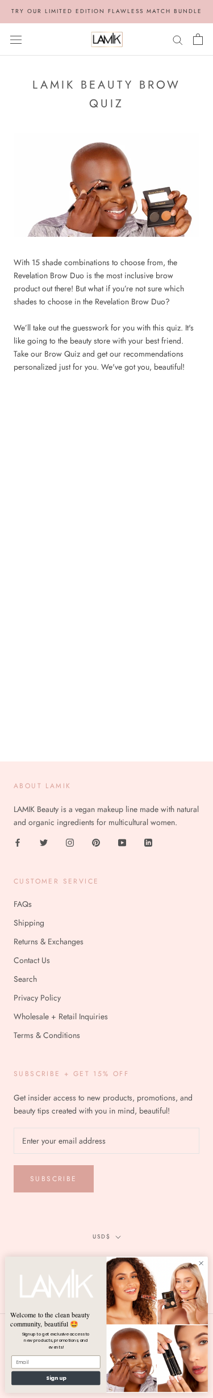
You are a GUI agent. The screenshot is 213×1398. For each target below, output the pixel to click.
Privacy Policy (37, 997)
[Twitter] (44, 842)
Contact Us (32, 960)
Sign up (56, 1378)
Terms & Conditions (47, 1035)
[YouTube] (122, 842)
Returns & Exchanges (48, 941)
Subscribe (53, 1179)
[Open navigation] (16, 39)
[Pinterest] (96, 842)
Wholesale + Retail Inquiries (61, 1016)
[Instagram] (70, 842)
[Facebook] (18, 842)
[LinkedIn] (148, 842)
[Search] (178, 39)
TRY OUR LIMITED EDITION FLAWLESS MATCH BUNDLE (106, 11)
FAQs (23, 904)
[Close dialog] (201, 1262)
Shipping (29, 922)
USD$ (102, 1236)
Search (25, 979)
